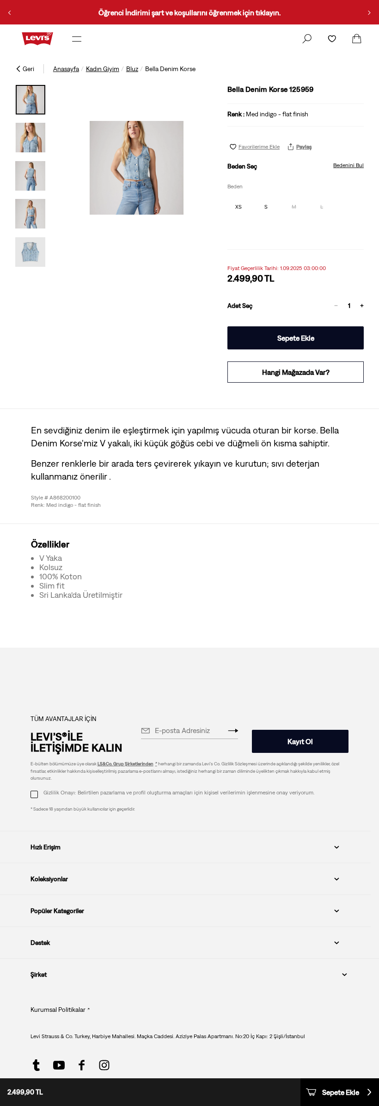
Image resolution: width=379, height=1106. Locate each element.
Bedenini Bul (348, 165)
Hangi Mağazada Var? (296, 372)
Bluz (132, 68)
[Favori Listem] (332, 39)
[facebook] (81, 1065)
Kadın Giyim (102, 68)
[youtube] (59, 1065)
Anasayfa (66, 68)
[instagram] (104, 1065)
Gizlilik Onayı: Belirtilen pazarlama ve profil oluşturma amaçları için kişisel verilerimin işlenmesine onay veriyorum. (178, 792)
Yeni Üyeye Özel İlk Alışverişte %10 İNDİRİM (238, 12)
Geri (28, 68)
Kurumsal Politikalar (58, 1009)
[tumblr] (36, 1065)
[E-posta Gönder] (233, 731)
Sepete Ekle (295, 338)
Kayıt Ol (300, 741)
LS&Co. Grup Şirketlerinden (125, 763)
